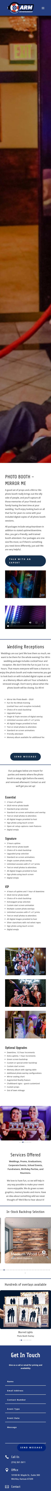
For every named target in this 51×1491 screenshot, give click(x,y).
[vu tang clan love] (25, 1006)
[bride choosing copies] (25, 1037)
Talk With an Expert (20, 561)
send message (31, 1447)
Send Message (25, 756)
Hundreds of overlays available (25, 1284)
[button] (19, 1142)
